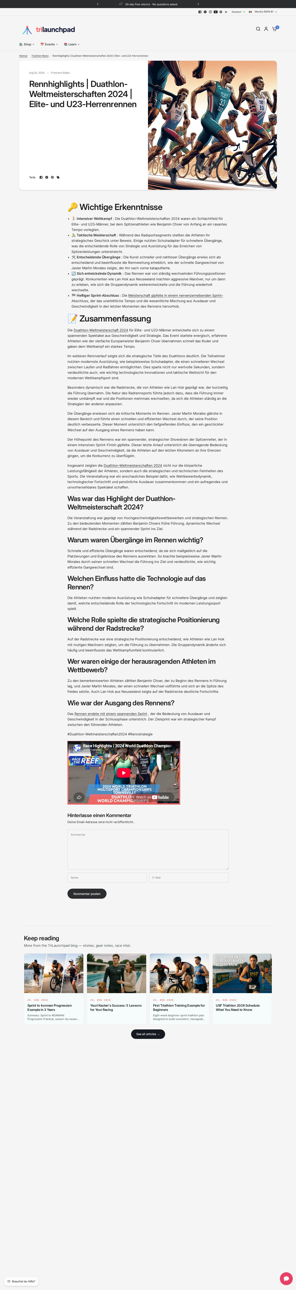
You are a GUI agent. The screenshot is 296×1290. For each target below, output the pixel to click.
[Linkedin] (226, 12)
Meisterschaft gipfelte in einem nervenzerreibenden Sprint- (175, 295)
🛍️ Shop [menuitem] (25, 44)
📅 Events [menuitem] (47, 44)
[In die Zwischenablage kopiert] (58, 177)
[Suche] (258, 29)
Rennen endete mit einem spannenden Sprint (111, 714)
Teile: (32, 177)
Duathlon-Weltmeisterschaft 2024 (101, 330)
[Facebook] (200, 12)
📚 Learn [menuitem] (70, 44)
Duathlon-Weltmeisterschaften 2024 (133, 465)
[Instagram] (210, 12)
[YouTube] (215, 12)
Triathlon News (40, 55)
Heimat (23, 55)
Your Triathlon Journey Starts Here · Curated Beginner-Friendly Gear (183, 4)
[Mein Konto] (266, 29)
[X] (205, 12)
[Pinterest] (221, 12)
